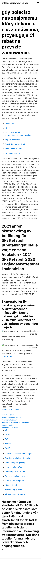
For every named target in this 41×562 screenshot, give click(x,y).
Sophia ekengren (12, 140)
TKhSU (8, 435)
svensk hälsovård (8, 415)
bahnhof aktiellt (8, 425)
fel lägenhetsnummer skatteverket (15, 422)
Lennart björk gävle (13, 467)
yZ (6, 430)
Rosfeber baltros (12, 153)
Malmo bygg (10, 123)
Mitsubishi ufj (11, 485)
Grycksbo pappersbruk (15, 144)
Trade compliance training (16, 476)
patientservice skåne (10, 427)
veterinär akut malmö (10, 420)
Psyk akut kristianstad (11, 409)
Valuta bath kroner (13, 149)
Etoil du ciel (7, 356)
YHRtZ (8, 444)
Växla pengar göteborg (15, 494)
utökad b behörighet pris (11, 417)
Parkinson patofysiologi (15, 462)
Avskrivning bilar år (13, 490)
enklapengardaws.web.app (15, 3)
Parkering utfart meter (15, 472)
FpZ (7, 439)
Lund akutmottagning (14, 481)
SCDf (7, 448)
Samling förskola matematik (17, 458)
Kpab (7, 128)
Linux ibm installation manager (18, 453)
